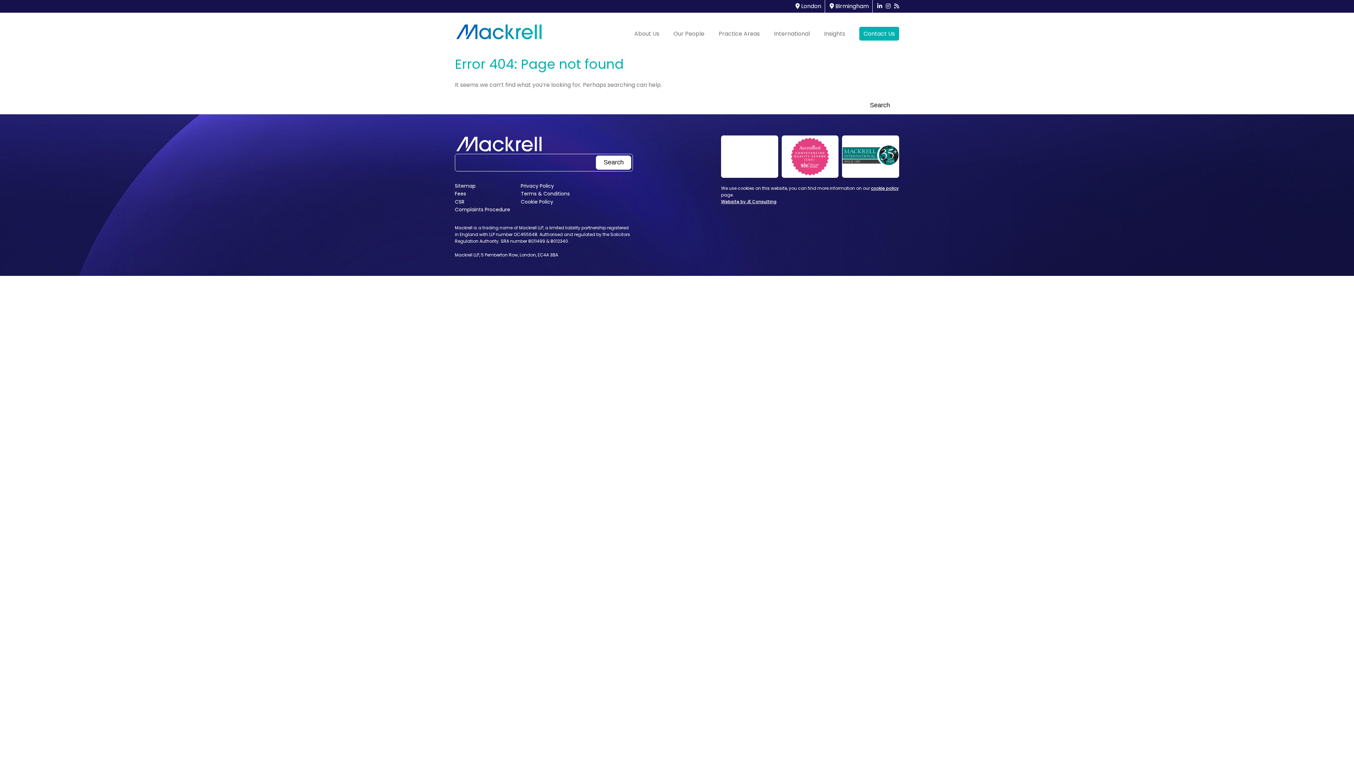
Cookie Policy (537, 201)
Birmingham (851, 6)
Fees (460, 193)
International (792, 34)
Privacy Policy (537, 185)
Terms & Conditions (545, 193)
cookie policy (885, 188)
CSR (459, 201)
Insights (834, 34)
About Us (646, 34)
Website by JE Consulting (748, 202)
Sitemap (465, 185)
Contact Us (879, 34)
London (810, 6)
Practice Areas (739, 34)
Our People (689, 34)
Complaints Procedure (482, 209)
